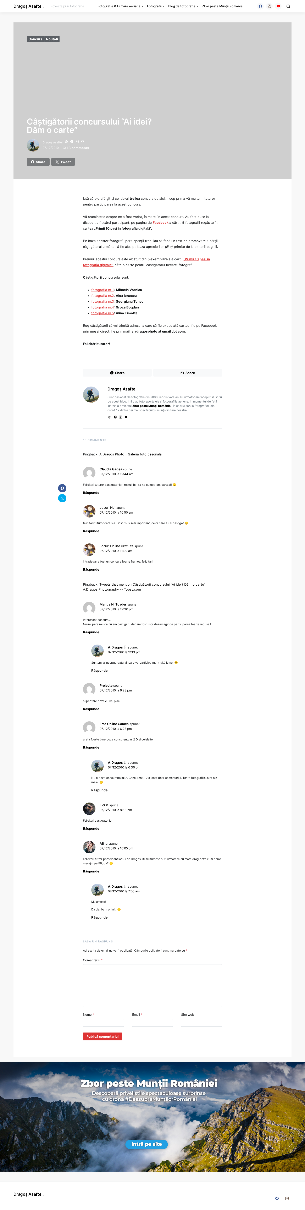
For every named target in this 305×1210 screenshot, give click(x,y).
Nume (88, 1015)
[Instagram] (269, 6)
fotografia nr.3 (102, 301)
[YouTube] (278, 6)
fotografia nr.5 (102, 313)
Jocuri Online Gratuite (116, 546)
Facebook (160, 222)
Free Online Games (114, 724)
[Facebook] (260, 6)
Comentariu (93, 960)
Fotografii (154, 6)
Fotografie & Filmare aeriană (119, 6)
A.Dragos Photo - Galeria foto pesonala (130, 454)
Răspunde (91, 493)
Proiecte (106, 685)
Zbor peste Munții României (222, 6)
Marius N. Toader (113, 604)
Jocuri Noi (107, 507)
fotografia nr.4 (102, 307)
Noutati (52, 39)
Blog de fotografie (181, 6)
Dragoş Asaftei (52, 142)
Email (137, 1015)
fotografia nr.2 (102, 296)
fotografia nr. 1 (102, 290)
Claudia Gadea (111, 469)
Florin (104, 805)
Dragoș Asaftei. (28, 6)
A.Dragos (115, 647)
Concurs (35, 39)
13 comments (78, 148)
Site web (187, 1015)
